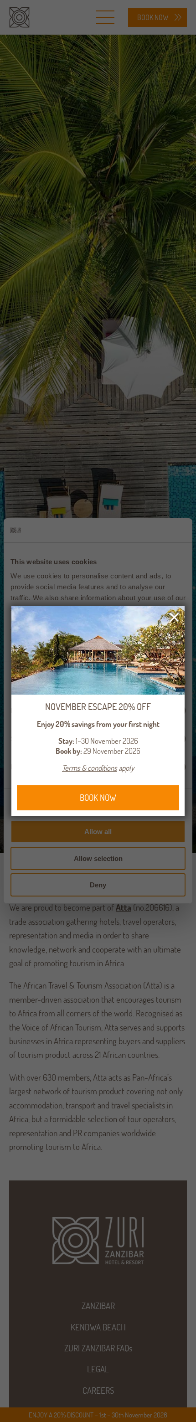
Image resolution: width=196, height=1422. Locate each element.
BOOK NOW (98, 797)
